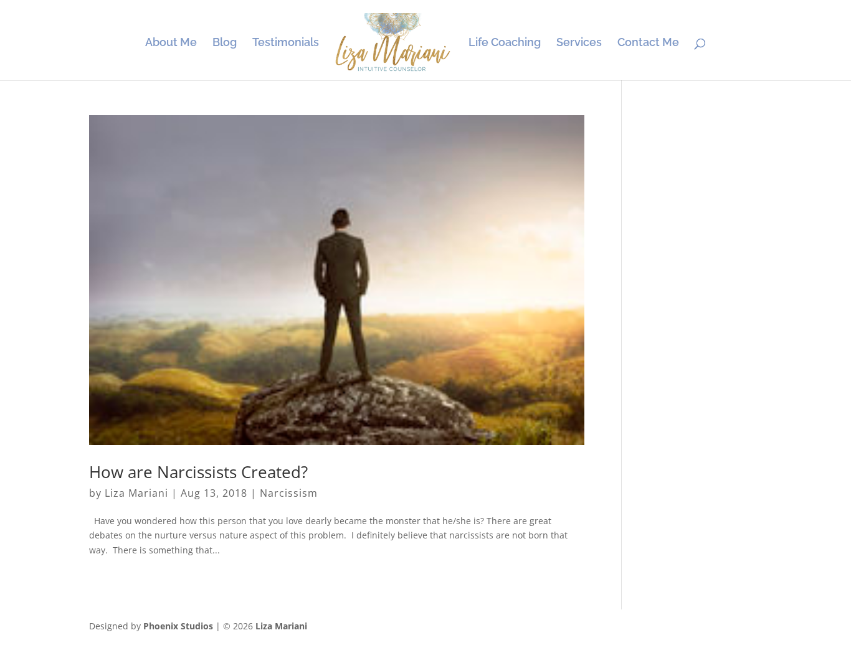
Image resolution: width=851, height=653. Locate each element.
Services (579, 43)
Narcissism (289, 493)
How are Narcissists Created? (198, 472)
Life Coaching (504, 43)
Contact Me (648, 43)
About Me (171, 43)
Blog (224, 43)
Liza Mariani (136, 493)
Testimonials (285, 43)
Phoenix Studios (178, 626)
